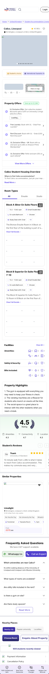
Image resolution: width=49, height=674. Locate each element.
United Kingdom (16, 22)
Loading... (15, 118)
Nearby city (8, 629)
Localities (37, 629)
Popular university (24, 629)
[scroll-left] (40, 445)
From (9, 529)
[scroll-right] (47, 445)
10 (31, 63)
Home (4, 22)
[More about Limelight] (23, 495)
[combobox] (27, 9)
